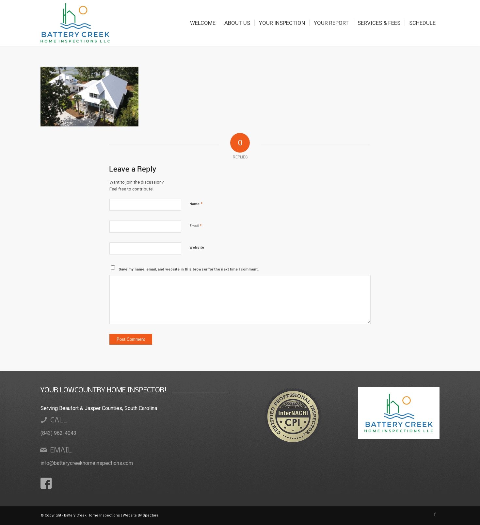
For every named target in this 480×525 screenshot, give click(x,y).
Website (196, 247)
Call (58, 420)
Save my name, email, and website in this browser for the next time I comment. (189, 269)
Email (195, 225)
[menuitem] (203, 23)
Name (195, 203)
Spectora (150, 515)
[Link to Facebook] (435, 514)
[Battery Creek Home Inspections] (75, 23)
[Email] (44, 450)
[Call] (44, 420)
